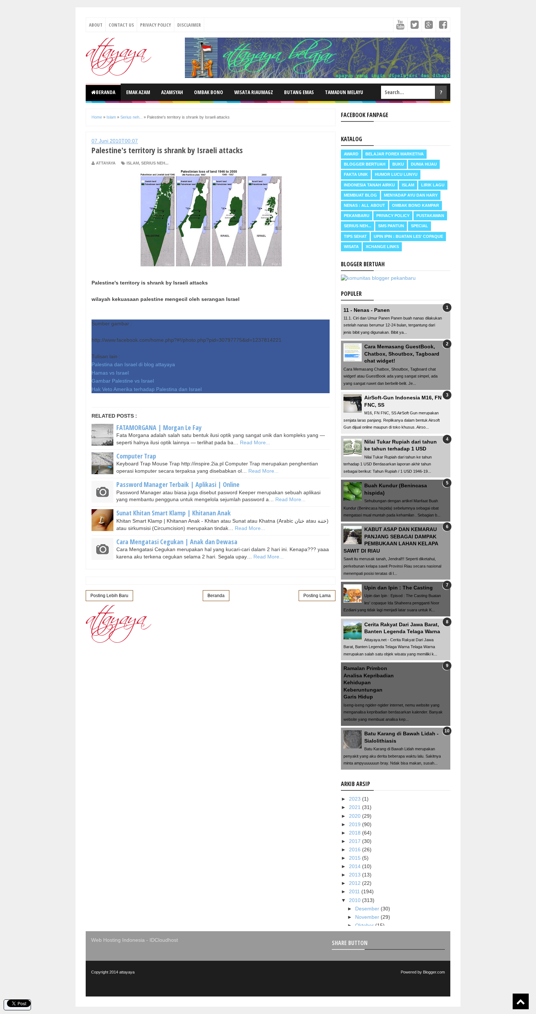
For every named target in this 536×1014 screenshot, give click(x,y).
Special (419, 226)
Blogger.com (434, 972)
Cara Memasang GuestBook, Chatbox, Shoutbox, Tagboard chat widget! (401, 354)
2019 (355, 824)
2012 (355, 883)
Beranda (105, 92)
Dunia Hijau (424, 164)
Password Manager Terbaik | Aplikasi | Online (178, 484)
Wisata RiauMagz (253, 92)
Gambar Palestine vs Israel (123, 381)
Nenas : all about (364, 205)
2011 (355, 891)
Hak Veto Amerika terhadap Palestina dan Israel (147, 389)
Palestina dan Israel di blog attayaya (133, 364)
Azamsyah (172, 92)
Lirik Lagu (432, 185)
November (368, 917)
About (95, 25)
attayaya (127, 972)
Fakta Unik (356, 174)
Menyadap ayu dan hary (411, 195)
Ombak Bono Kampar (415, 205)
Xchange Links (382, 246)
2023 (355, 799)
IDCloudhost (163, 940)
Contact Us (121, 25)
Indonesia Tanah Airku (369, 185)
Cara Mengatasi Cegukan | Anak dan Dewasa (176, 541)
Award (351, 154)
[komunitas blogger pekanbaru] (378, 278)
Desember (368, 909)
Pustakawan (430, 215)
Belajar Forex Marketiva (394, 154)
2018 (355, 833)
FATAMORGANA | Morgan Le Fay (159, 427)
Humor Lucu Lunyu (396, 174)
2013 (355, 875)
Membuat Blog (360, 195)
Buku (398, 164)
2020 (355, 816)
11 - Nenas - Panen (366, 310)
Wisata (351, 246)
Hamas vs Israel (110, 373)
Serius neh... (154, 163)
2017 (355, 841)
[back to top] (521, 1001)
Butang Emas (299, 92)
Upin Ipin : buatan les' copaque (408, 236)
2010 (355, 900)
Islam (133, 163)
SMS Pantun (391, 226)
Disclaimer (189, 25)
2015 (355, 858)
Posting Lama (317, 595)
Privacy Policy (155, 25)
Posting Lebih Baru (109, 595)
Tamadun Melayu (344, 92)
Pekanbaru (356, 215)
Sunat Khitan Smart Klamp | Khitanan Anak (173, 512)
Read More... (255, 442)
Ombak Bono (208, 92)
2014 (355, 866)
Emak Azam (138, 92)
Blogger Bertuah (364, 164)
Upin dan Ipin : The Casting (398, 588)
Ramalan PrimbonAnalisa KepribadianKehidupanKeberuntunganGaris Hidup (368, 682)
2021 (355, 807)
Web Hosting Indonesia (118, 940)
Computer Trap (136, 456)
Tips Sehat (355, 236)
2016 (355, 849)
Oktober (365, 925)
